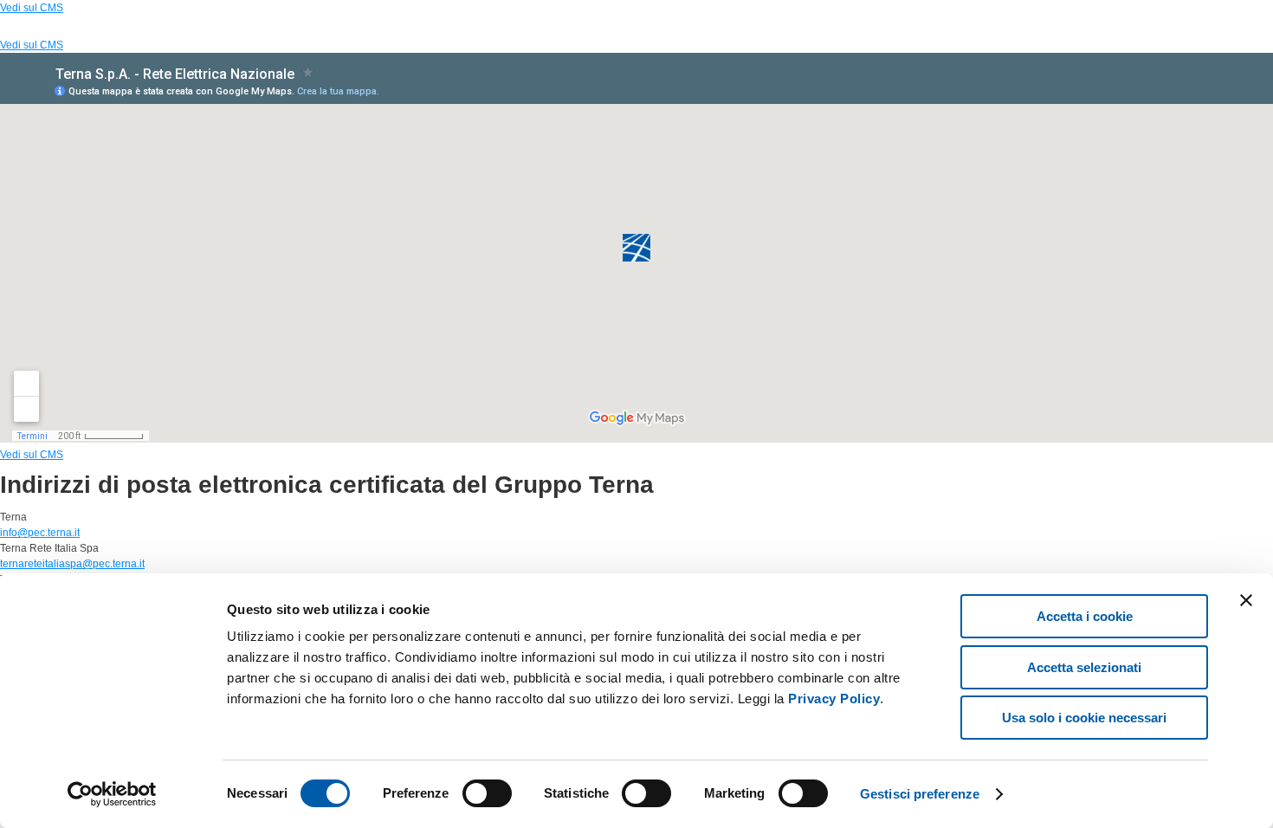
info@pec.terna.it (40, 533)
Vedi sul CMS (31, 8)
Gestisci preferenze (919, 793)
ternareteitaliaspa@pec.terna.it (72, 564)
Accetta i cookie (1085, 616)
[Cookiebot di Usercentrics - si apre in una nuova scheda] (112, 794)
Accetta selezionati (1084, 667)
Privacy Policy (834, 698)
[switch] (487, 793)
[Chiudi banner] (1246, 600)
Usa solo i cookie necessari (1084, 717)
